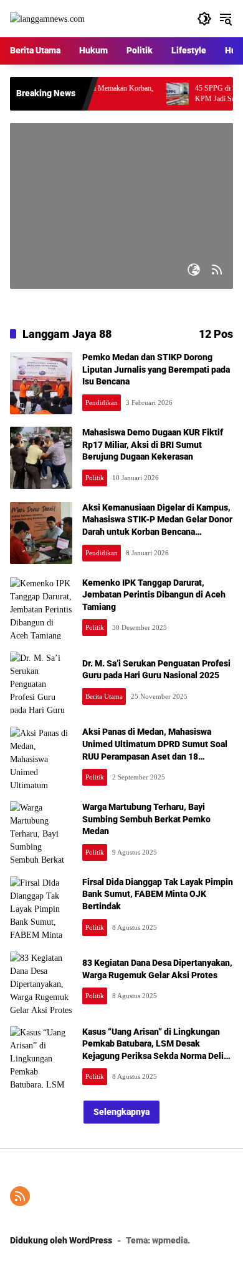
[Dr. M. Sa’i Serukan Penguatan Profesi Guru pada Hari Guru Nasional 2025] (41, 683)
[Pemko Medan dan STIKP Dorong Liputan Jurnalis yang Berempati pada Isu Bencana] (41, 383)
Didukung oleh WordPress (61, 1240)
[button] (204, 18)
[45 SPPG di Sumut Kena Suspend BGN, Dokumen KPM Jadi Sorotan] (164, 94)
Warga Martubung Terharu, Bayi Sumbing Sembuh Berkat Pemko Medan (146, 819)
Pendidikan (101, 402)
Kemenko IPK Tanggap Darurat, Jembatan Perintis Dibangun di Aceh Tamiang (154, 595)
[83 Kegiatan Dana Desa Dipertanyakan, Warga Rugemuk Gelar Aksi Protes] (41, 983)
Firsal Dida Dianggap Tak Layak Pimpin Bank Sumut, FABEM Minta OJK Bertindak (157, 894)
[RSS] (20, 1196)
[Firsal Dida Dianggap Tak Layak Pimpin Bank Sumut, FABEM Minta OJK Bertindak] (41, 907)
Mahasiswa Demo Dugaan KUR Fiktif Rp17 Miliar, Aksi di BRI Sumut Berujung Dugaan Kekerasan (152, 444)
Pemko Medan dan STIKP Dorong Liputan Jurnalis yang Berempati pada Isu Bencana (156, 369)
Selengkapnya (121, 1112)
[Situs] (194, 269)
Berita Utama (104, 696)
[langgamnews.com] (47, 18)
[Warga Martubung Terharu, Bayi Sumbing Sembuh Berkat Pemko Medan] (41, 832)
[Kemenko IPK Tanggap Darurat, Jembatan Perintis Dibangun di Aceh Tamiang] (41, 608)
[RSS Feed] (217, 269)
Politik (94, 477)
